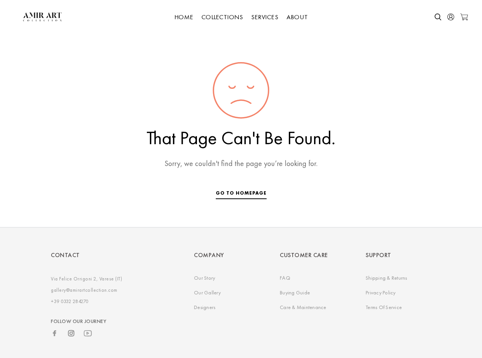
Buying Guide (295, 292)
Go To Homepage (241, 193)
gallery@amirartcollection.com (84, 290)
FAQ (285, 277)
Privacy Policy (381, 292)
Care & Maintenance (303, 307)
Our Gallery (207, 292)
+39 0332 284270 (69, 301)
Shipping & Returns (386, 277)
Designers (204, 307)
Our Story (204, 277)
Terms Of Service (384, 307)
